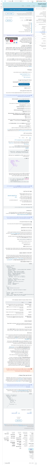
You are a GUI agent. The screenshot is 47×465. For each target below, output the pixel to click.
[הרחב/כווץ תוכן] (28, 22)
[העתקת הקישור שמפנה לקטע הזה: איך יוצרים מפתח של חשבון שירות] (19, 221)
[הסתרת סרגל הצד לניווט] (36, 463)
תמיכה (23, 5)
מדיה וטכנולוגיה (18, 439)
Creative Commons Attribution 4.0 (17, 424)
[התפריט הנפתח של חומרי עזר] (26, 6)
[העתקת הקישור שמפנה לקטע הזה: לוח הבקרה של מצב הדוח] (20, 204)
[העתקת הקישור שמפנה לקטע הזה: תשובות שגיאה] (23, 321)
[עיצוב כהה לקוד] (26, 150)
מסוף (5, 1)
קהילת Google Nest (6, 440)
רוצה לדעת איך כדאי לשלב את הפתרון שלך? (31, 452)
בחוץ (20, 448)
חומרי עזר (28, 5)
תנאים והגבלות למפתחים (12, 443)
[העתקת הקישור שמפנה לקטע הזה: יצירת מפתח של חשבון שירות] (19, 90)
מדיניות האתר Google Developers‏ (23, 425)
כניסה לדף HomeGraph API (24, 84)
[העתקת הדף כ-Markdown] (22, 20)
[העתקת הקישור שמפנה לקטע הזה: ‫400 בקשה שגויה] (24, 327)
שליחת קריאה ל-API (27, 77)
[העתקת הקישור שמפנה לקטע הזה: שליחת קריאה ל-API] (23, 133)
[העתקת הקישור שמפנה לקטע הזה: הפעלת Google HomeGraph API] (17, 80)
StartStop (30, 66)
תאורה (20, 434)
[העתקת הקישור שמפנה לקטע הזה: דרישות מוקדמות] (25, 210)
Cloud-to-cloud (42, 4)
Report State (20, 378)
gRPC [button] (27, 137)
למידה (39, 5)
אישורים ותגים (13, 434)
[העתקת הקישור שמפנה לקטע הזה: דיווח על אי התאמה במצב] (18, 253)
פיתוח (34, 5)
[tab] (30, 138)
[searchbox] (41, 9)
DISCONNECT (27, 339)
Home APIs (25, 435)
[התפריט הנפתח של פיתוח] (32, 6)
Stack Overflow (6, 438)
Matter (32, 433)
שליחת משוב (9, 20)
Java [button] (19, 137)
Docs (32, 1)
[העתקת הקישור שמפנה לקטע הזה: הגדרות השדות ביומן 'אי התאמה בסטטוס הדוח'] (11, 300)
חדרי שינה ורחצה (18, 446)
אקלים (20, 436)
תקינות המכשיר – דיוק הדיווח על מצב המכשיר (16, 258)
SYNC (16, 338)
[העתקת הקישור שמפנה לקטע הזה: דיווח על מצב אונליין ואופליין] (18, 375)
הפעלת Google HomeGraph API (25, 74)
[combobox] (19, 1)
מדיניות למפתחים (13, 445)
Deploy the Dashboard (23, 214)
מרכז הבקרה (16, 233)
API (22, 390)
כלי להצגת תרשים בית (12, 196)
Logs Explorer (9, 259)
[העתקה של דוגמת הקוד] (28, 150)
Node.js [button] (23, 137)
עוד (28, 1)
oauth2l (26, 148)
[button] (41, 24)
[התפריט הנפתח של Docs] (31, 1)
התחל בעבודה (43, 5)
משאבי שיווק (13, 436)
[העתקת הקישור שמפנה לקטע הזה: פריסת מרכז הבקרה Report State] (20, 230)
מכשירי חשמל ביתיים (19, 442)
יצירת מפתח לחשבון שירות (26, 75)
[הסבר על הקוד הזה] (25, 150)
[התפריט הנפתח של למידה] (37, 6)
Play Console (7, 433)
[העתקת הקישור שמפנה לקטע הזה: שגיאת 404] (26, 333)
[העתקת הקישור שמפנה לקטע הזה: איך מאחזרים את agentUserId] (20, 227)
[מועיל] (7, 18)
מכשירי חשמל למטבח (19, 444)
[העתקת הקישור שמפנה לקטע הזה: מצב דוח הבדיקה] (22, 191)
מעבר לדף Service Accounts (24, 101)
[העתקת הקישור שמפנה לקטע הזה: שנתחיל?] (26, 70)
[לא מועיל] (6, 18)
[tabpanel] (18, 161)
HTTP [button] (30, 137)
